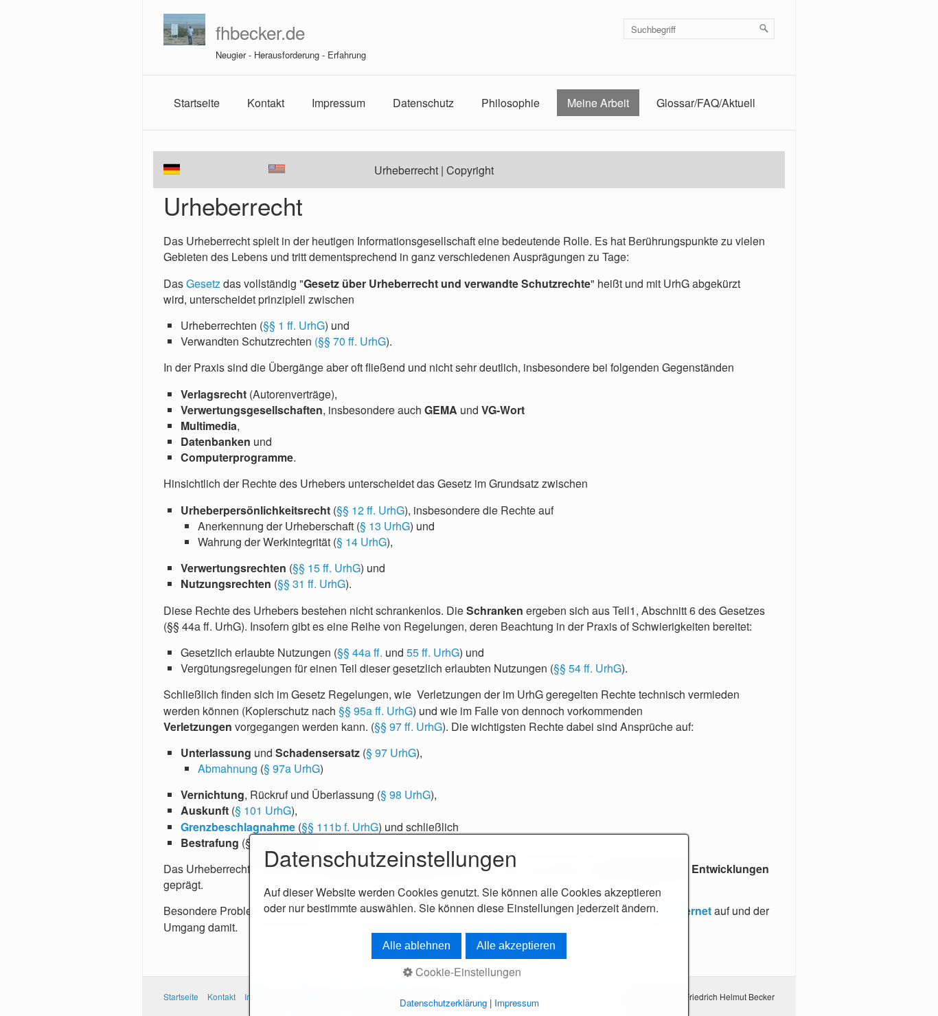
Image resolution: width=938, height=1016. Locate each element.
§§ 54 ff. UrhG (587, 668)
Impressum (338, 103)
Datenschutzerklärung (443, 1002)
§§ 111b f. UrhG (339, 827)
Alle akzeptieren (516, 945)
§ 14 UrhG (361, 542)
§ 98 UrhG (405, 794)
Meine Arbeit (598, 103)
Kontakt (265, 103)
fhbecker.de (260, 32)
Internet (691, 910)
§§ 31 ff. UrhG (311, 583)
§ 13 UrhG (385, 526)
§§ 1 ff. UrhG (294, 325)
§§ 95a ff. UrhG (376, 711)
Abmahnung (228, 768)
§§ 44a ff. (359, 652)
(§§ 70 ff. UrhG (350, 341)
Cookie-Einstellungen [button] (467, 972)
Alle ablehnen (416, 945)
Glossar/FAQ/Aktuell (705, 103)
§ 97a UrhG (292, 768)
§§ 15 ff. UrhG (327, 568)
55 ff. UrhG (433, 652)
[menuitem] (196, 102)
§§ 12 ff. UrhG (370, 510)
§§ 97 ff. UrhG (408, 726)
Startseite (197, 103)
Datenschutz (423, 103)
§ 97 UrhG (391, 752)
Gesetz (203, 283)
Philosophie (510, 103)
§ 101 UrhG (263, 810)
